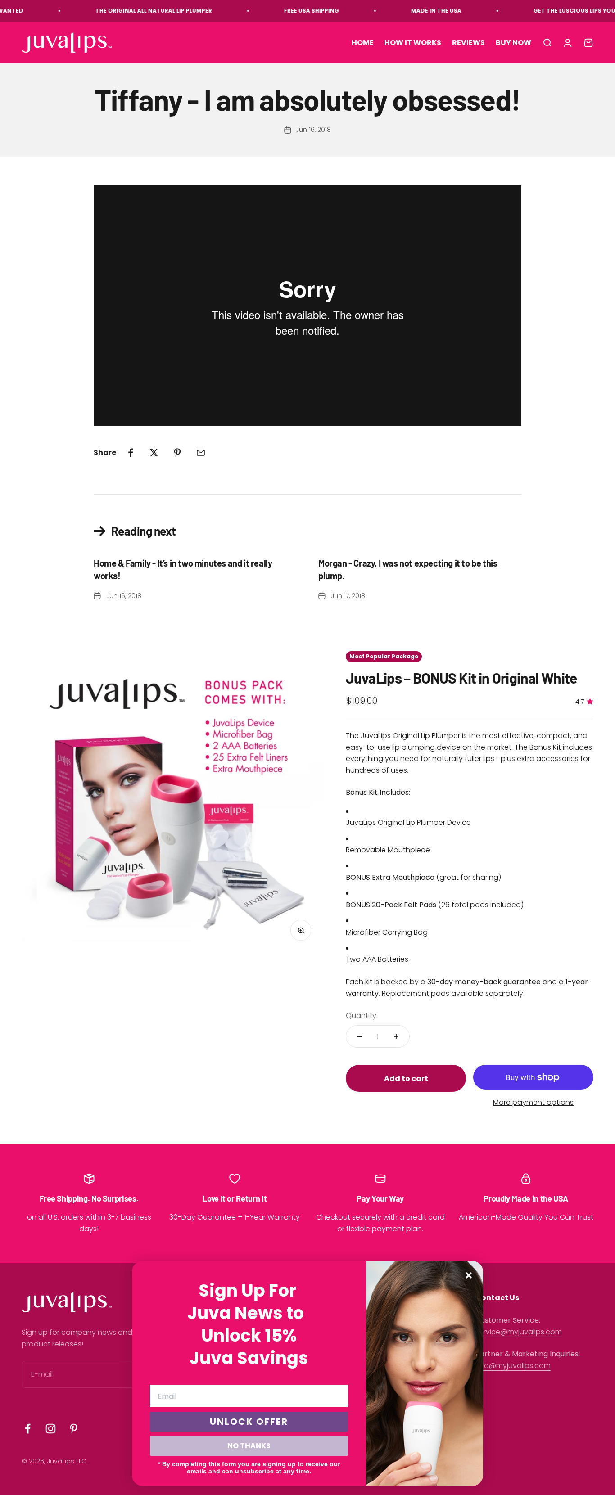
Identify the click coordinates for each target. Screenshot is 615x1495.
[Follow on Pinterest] (74, 1429)
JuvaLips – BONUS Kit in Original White (461, 677)
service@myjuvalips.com (518, 1332)
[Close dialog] (468, 1275)
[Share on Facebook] (131, 453)
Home (363, 42)
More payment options (533, 1102)
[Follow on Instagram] (51, 1429)
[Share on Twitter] (154, 453)
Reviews (468, 42)
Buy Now (513, 42)
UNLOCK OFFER (249, 1421)
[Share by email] (201, 453)
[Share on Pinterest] (177, 453)
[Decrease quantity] (359, 1036)
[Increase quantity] (396, 1036)
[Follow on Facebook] (28, 1429)
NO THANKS (249, 1446)
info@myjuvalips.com (513, 1365)
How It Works (412, 42)
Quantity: (362, 1015)
